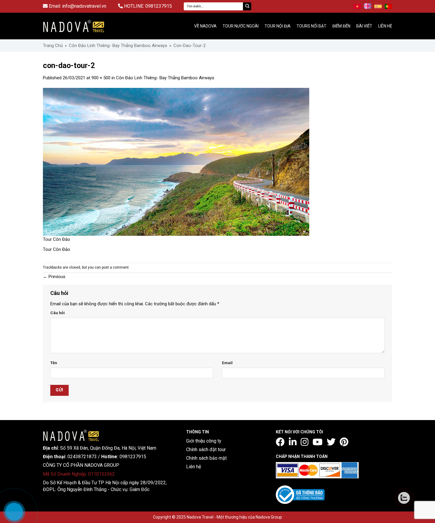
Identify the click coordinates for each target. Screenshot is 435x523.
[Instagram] (304, 442)
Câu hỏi (57, 312)
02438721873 (82, 456)
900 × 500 (100, 77)
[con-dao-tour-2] (176, 161)
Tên (53, 362)
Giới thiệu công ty (203, 441)
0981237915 (158, 6)
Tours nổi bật (311, 26)
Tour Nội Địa (278, 26)
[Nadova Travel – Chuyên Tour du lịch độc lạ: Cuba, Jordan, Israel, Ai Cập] (71, 435)
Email (227, 362)
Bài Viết (364, 26)
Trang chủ (53, 45)
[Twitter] (331, 442)
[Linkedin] (293, 442)
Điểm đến (341, 26)
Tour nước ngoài (241, 26)
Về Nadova (205, 26)
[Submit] (247, 6)
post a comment (115, 267)
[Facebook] (280, 442)
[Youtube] (317, 442)
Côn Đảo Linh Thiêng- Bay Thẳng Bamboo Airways (118, 45)
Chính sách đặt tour (206, 449)
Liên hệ (385, 26)
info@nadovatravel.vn (84, 6)
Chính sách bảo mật (206, 458)
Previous (54, 276)
